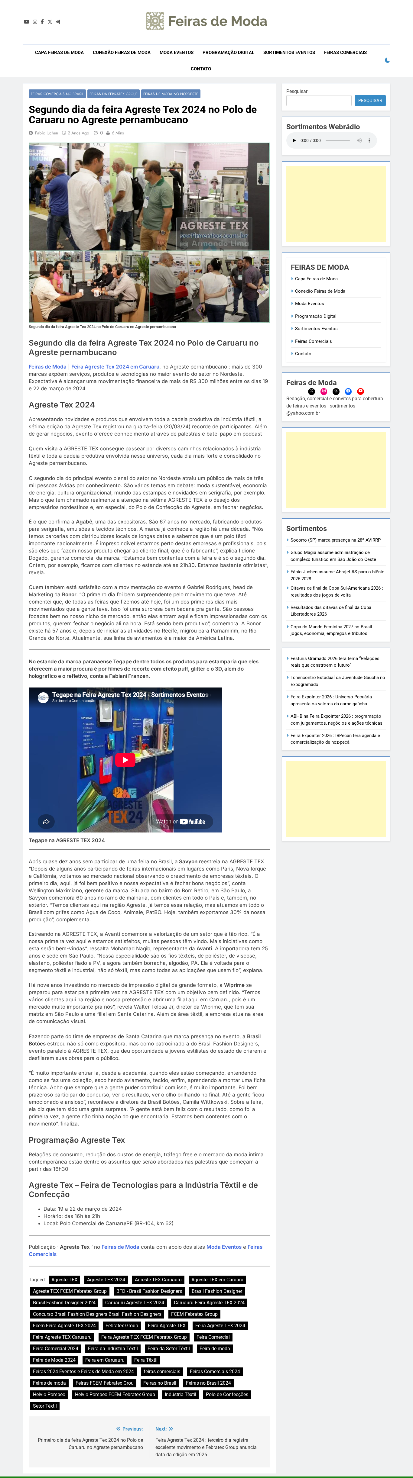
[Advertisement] (336, 204)
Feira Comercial (213, 1337)
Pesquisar (296, 91)
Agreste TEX (64, 1280)
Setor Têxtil (45, 1406)
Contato (201, 69)
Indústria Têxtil (180, 1394)
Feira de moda (215, 1348)
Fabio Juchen (46, 133)
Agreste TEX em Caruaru (217, 1280)
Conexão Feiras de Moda (122, 52)
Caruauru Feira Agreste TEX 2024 (209, 1303)
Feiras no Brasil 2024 (208, 1383)
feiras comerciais (162, 1371)
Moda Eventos (176, 52)
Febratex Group (122, 1325)
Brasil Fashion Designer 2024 (64, 1303)
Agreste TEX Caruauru (158, 1280)
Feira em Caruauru (105, 1360)
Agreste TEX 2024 (106, 1280)
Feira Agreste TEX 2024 (220, 1325)
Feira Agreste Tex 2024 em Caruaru (115, 367)
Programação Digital (228, 52)
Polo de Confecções (227, 1394)
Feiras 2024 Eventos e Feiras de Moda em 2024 (83, 1371)
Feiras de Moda (48, 367)
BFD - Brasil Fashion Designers (149, 1291)
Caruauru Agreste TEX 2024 (134, 1303)
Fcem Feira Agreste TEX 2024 (64, 1325)
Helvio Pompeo (49, 1394)
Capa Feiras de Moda (59, 52)
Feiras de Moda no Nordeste (170, 93)
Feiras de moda (49, 1383)
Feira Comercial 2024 (55, 1348)
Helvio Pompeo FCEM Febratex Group (115, 1394)
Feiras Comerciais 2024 (215, 1371)
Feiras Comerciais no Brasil (57, 93)
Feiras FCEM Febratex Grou (105, 1383)
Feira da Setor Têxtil (169, 1348)
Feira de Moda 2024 (54, 1360)
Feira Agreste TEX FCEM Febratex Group (144, 1337)
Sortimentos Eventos (289, 52)
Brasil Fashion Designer (217, 1291)
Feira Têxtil (146, 1360)
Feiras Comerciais (345, 52)
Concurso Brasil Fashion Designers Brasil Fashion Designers (97, 1314)
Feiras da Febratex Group (113, 93)
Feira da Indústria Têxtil (113, 1348)
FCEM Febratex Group (194, 1314)
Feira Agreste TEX (167, 1325)
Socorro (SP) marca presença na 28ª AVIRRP (336, 540)
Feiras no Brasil (159, 1383)
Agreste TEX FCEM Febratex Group (70, 1291)
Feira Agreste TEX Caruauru (62, 1337)
